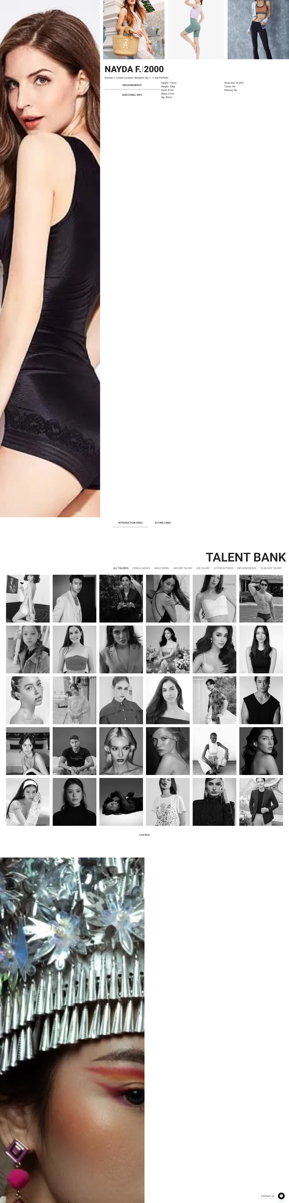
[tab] (132, 85)
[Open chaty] (281, 1196)
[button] (144, 835)
